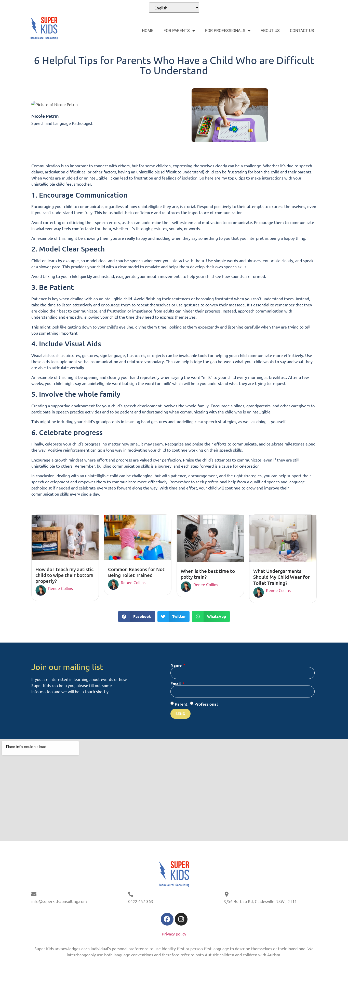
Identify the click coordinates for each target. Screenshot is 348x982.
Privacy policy (174, 933)
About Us (270, 30)
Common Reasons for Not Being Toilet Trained (136, 572)
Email (176, 683)
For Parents (177, 30)
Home (147, 30)
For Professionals (225, 30)
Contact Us (302, 30)
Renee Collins (60, 588)
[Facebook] (167, 919)
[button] (136, 616)
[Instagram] (181, 919)
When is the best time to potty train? (208, 574)
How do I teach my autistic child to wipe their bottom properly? (64, 575)
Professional (206, 703)
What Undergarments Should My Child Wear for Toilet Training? (281, 577)
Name (176, 665)
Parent (181, 703)
